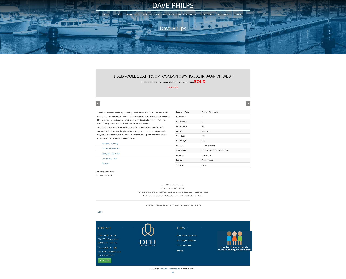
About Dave (132, 14)
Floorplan (105, 163)
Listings (117, 14)
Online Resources (184, 245)
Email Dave (105, 260)
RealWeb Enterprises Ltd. (170, 269)
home (106, 14)
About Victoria (150, 14)
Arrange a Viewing (109, 143)
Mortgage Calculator (110, 153)
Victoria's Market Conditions (179, 14)
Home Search (207, 14)
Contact (238, 14)
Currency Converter (110, 148)
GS (173, 272)
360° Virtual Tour (109, 158)
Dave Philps (173, 28)
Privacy (180, 250)
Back (100, 211)
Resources (224, 14)
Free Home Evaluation (187, 235)
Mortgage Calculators (186, 240)
